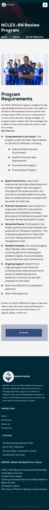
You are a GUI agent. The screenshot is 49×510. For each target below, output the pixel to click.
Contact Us (6, 428)
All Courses (6, 420)
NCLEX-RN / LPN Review (13, 447)
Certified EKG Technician (14, 454)
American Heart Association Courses (19, 451)
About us (5, 424)
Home (4, 37)
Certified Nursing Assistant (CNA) (18, 443)
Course (16, 37)
